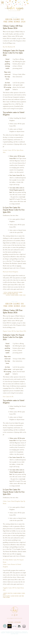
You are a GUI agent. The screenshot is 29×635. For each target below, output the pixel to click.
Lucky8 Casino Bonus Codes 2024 (16, 295)
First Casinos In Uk (8, 396)
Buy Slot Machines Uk (9, 47)
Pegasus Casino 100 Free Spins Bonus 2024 (14, 331)
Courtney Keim (14, 633)
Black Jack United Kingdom (10, 271)
